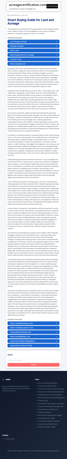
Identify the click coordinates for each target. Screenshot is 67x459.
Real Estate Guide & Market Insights (50, 415)
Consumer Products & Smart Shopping (51, 389)
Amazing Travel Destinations (47, 424)
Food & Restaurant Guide (46, 418)
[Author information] (19, 15)
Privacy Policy (10, 439)
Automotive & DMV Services (47, 386)
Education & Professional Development (51, 392)
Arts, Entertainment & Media (47, 383)
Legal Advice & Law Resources (48, 409)
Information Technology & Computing (50, 403)
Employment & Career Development (50, 395)
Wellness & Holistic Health (46, 427)
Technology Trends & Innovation (49, 421)
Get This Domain (52, 6)
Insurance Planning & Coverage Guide (50, 406)
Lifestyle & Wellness (44, 412)
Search (33, 365)
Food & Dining (43, 401)
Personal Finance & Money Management (51, 398)
